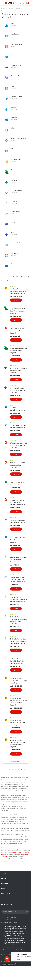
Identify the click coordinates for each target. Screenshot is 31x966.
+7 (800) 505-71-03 (10, 917)
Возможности (6, 904)
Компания (5, 883)
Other (12, 149)
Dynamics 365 (15, 76)
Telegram (8, 949)
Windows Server (15, 264)
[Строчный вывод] (4, 280)
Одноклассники (17, 949)
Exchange (14, 117)
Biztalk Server (15, 34)
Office (13, 128)
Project (13, 170)
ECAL (12, 86)
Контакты (4, 899)
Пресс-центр (5, 893)
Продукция (5, 878)
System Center (15, 211)
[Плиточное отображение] (2, 280)
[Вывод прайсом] (7, 280)
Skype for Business (16, 190)
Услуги (3, 873)
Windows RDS (15, 253)
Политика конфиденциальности (10, 957)
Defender (14, 55)
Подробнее (16, 300)
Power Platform (15, 159)
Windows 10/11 (15, 243)
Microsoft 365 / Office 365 (18, 138)
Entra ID (13, 107)
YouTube (12, 949)
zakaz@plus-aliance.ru (10, 922)
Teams (13, 222)
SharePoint (14, 180)
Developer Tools (16, 65)
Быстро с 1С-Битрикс (8, 964)
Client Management (17, 44)
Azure (12, 23)
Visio (12, 232)
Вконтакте (3, 949)
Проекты (4, 888)
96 (24, 769)
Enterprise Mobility (16, 96)
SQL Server (14, 201)
